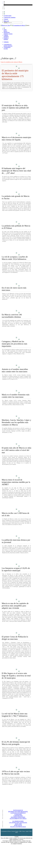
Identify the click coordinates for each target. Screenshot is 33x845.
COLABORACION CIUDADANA (18, 822)
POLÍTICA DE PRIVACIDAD (18, 826)
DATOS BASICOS (18, 810)
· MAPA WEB (18, 824)
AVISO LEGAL (18, 825)
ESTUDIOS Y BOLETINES (18, 817)
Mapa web (6, 21)
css (4, 5)
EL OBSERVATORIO (18, 821)
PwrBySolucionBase (24, 835)
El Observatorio (7, 15)
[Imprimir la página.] (18, 3)
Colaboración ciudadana (9, 17)
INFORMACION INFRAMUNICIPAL (18, 811)
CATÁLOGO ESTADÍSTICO (18, 813)
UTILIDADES (18, 814)
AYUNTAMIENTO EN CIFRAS (18, 818)
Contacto (6, 19)
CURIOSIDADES (18, 815)
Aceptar (16, 836)
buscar (5, 22)
